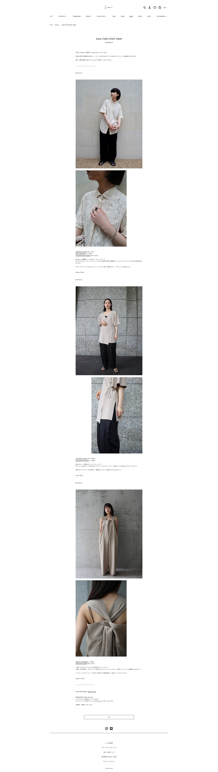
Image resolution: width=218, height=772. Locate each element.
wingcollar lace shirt (81, 251)
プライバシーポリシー (109, 761)
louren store (110, 768)
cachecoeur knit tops (81, 458)
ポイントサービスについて (109, 747)
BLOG (57, 25)
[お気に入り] (154, 7)
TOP (51, 25)
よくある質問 (109, 743)
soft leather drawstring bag (83, 255)
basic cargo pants (80, 253)
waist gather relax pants (82, 460)
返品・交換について (109, 752)
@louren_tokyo (92, 691)
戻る (109, 717)
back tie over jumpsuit (82, 661)
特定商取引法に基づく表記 (109, 756)
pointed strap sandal (81, 663)
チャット (99, 701)
